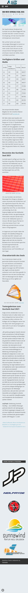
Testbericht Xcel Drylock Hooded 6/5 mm (14, 426)
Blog (22, 14)
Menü (6, 6)
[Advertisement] (14, 444)
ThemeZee (5, 562)
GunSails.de (15, 114)
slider (3, 16)
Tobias (16, 14)
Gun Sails (18, 193)
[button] (3, 590)
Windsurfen (9, 16)
